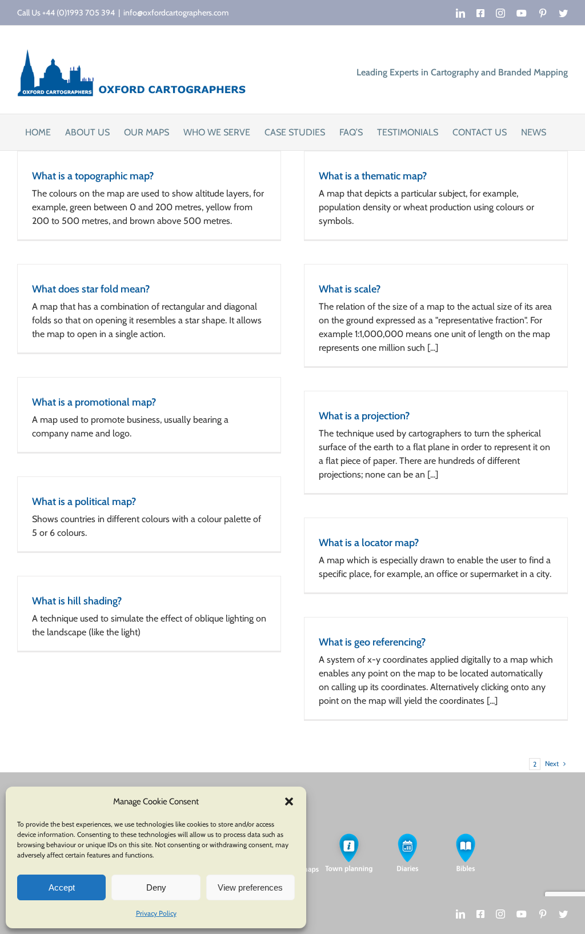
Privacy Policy (156, 913)
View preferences (250, 887)
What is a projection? (364, 416)
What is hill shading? (77, 601)
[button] (289, 801)
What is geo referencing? (372, 642)
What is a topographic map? (93, 176)
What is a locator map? (369, 542)
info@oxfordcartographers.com (176, 12)
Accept (62, 887)
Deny (156, 887)
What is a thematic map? (373, 176)
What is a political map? (84, 501)
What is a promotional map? (94, 402)
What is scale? (349, 289)
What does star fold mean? (91, 289)
